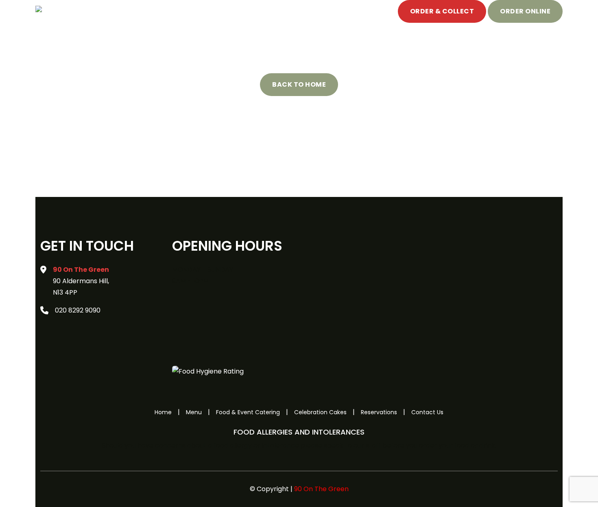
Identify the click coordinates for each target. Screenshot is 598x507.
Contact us (316, 11)
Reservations (379, 412)
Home (94, 11)
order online (525, 11)
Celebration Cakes (256, 11)
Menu (121, 11)
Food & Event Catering (176, 11)
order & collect (442, 11)
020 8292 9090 (77, 310)
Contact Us (427, 412)
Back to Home (299, 84)
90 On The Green (321, 489)
